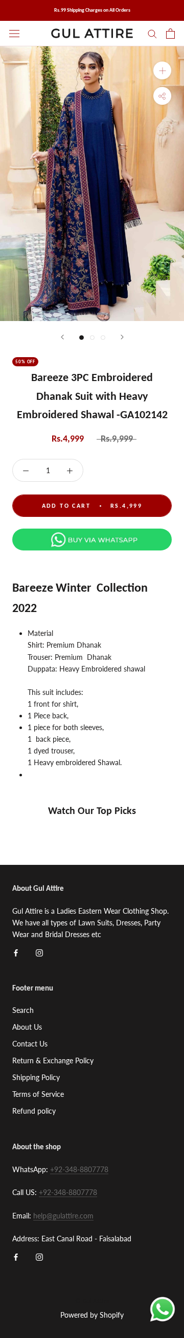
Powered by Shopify (92, 1315)
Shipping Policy (36, 1077)
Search (23, 1010)
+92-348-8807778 (79, 1169)
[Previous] (62, 337)
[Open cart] (170, 33)
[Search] (152, 33)
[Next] (122, 337)
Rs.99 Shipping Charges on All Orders (92, 10)
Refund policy (34, 1111)
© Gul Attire (92, 1301)
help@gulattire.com (63, 1215)
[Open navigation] (14, 33)
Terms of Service (38, 1094)
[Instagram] (39, 951)
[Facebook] (15, 951)
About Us (27, 1027)
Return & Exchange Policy (53, 1060)
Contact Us (30, 1043)
